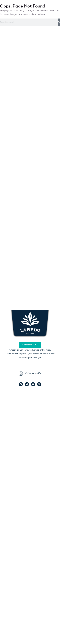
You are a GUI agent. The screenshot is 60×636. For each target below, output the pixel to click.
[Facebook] (21, 384)
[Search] (59, 22)
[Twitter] (27, 384)
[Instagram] (39, 384)
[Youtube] (33, 384)
